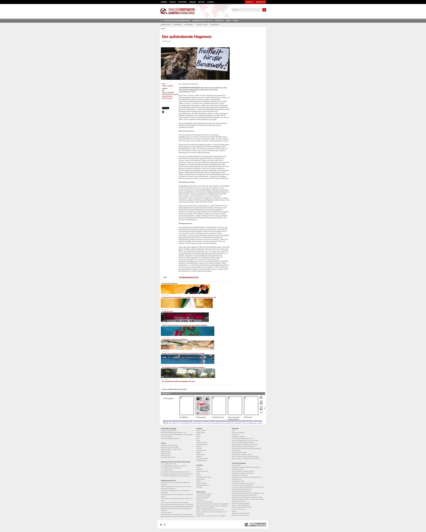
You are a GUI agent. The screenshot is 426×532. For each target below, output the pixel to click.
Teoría (198, 467)
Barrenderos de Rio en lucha (240, 515)
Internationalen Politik (188, 277)
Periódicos (219, 21)
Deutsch (201, 2)
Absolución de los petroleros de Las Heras (244, 444)
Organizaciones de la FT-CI (202, 21)
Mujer (198, 473)
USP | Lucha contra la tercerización (242, 485)
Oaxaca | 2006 (236, 465)
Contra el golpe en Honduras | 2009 (242, 471)
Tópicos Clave (201, 25)
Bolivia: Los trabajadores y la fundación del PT (210, 510)
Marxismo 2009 (165, 453)
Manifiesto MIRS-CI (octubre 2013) (171, 449)
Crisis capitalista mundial (203, 494)
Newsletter (260, 2)
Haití (233, 430)
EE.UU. (198, 436)
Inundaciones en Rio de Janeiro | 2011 (243, 483)
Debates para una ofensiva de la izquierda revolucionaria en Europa (183, 353)
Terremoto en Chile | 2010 (240, 475)
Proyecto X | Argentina (238, 436)
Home (163, 29)
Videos (235, 21)
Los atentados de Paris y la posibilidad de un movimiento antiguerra (183, 367)
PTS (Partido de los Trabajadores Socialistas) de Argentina (175, 483)
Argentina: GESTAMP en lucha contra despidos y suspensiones (246, 449)
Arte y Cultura (200, 479)
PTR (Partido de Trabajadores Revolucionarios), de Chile (176, 499)
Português (182, 2)
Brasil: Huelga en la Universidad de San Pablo (246, 458)
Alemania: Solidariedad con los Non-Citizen (245, 440)
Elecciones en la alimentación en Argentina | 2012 (247, 497)
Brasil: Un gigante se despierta (205, 508)
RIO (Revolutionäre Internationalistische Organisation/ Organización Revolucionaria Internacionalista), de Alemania (177, 508)
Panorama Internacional (168, 457)
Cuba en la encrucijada (203, 496)
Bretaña (234, 511)
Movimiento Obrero (202, 471)
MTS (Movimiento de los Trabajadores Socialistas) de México (177, 495)
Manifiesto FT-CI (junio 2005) (169, 447)
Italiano (210, 2)
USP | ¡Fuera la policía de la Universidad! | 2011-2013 (248, 493)
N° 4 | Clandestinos (167, 470)
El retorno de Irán (167, 311)
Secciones (188, 25)
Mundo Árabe (200, 454)
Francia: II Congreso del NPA (240, 503)
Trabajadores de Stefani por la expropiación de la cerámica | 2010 (247, 478)
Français (192, 2)
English (173, 2)
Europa (198, 434)
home (161, 21)
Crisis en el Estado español (204, 502)
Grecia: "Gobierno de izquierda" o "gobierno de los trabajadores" (211, 513)
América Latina (200, 430)
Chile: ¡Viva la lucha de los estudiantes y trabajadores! (212, 504)
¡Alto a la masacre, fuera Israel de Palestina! (245, 456)
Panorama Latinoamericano (169, 445)
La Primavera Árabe (202, 498)
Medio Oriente (200, 432)
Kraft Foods (235, 434)
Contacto (250, 2)
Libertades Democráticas (203, 477)
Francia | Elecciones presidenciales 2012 (244, 495)
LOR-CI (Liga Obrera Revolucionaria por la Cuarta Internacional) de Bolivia (176, 487)
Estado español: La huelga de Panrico (243, 446)
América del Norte (201, 442)
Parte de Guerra (166, 455)
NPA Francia (200, 500)
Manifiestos (165, 25)
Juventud (199, 487)
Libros (228, 21)
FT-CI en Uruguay (166, 512)
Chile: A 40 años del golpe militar (242, 507)
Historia (198, 475)
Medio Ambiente (201, 483)
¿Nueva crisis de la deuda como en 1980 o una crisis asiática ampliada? (184, 325)
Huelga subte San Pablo (239, 452)
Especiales (214, 25)
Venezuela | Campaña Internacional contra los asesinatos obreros (246, 468)
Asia (197, 438)
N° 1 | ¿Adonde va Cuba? (168, 464)
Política (198, 481)
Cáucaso (199, 448)
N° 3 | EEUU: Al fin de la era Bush (171, 468)
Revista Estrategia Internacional (177, 21)
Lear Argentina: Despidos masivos (242, 454)
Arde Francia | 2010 (238, 481)
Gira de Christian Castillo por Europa (243, 442)
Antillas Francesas (201, 444)
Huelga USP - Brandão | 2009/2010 (242, 473)
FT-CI (213, 11)
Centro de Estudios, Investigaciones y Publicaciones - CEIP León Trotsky (177, 435)
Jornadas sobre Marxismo (169, 430)
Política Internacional (202, 485)
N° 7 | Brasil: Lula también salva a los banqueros (175, 476)
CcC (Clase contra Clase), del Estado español (175, 502)
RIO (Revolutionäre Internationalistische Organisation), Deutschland (169, 94)
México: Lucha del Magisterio (240, 505)
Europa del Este (201, 450)
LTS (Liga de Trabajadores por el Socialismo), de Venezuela (175, 491)
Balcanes (199, 446)
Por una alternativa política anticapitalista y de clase (178, 381)
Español (164, 2)
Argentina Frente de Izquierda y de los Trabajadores (212, 506)
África (198, 440)
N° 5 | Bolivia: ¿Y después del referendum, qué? (175, 472)
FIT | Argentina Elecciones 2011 (241, 491)
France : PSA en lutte (238, 509)
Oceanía (198, 456)
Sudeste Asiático (201, 460)
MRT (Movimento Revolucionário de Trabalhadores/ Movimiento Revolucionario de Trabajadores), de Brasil (177, 515)
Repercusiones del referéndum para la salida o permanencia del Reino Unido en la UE (189, 297)
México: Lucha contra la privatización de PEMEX (211, 516)
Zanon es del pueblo (238, 432)
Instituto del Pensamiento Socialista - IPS (173, 432)
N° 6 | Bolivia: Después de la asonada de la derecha (176, 474)
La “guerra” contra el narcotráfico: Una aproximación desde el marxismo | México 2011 (247, 488)
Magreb (198, 452)
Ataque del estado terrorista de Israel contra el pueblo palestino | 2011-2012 (248, 500)
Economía (199, 469)
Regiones (177, 25)
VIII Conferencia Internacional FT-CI (242, 438)
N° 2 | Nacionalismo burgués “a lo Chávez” (174, 466)
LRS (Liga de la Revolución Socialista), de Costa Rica (177, 504)
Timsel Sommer (167, 86)
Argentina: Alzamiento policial (241, 513)
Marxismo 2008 (165, 451)
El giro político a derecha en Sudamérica (174, 339)
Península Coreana (202, 458)
